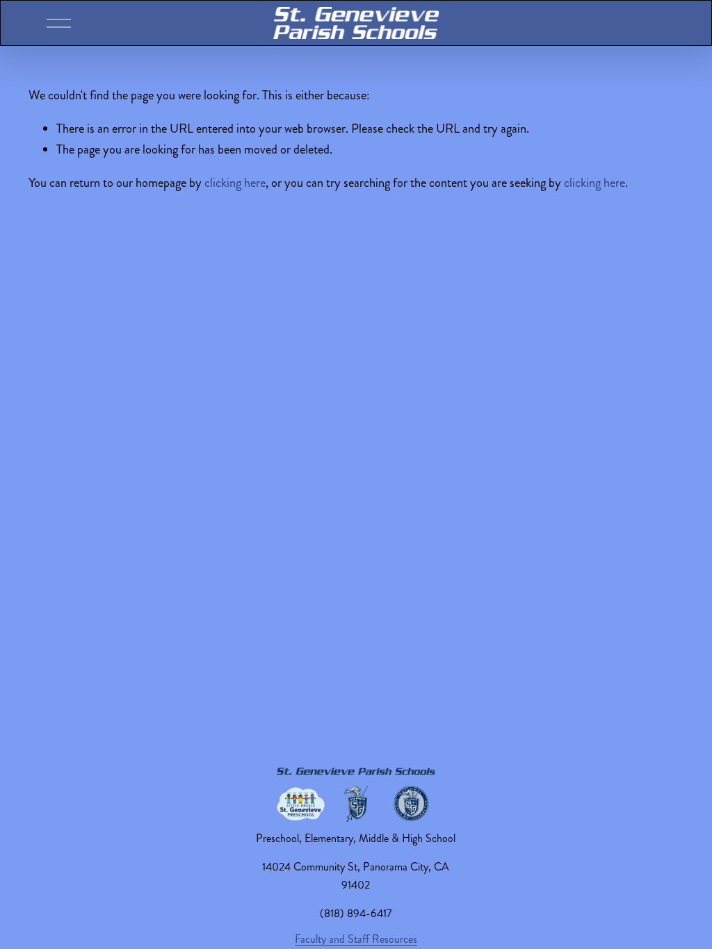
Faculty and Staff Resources (356, 939)
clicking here (235, 183)
